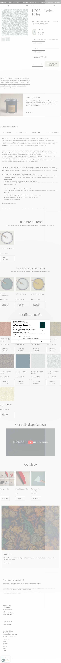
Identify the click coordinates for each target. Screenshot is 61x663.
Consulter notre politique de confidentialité (21, 336)
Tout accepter (40, 341)
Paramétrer (21, 341)
